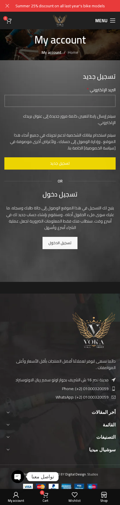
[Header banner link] (68, 6)
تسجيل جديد (60, 163)
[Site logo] (60, 20)
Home (73, 52)
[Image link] (94, 329)
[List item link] (60, 388)
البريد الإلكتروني (101, 90)
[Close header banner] (7, 6)
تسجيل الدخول (60, 242)
